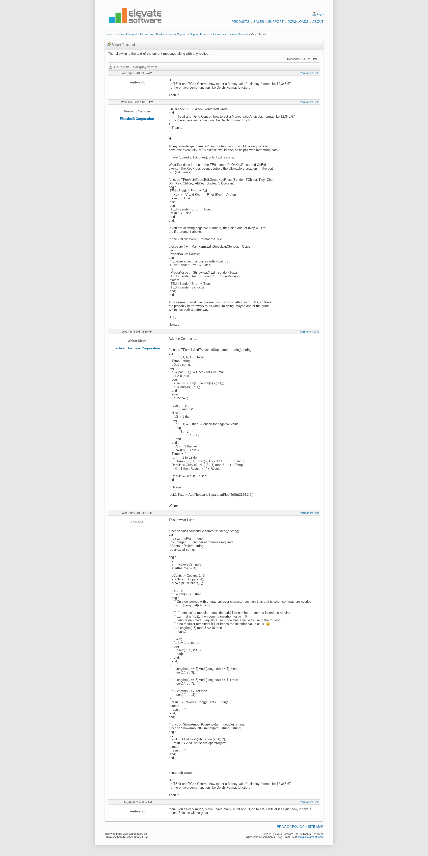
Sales (258, 22)
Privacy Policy (290, 827)
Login (320, 14)
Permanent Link (309, 73)
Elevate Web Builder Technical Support (163, 34)
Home (108, 34)
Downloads (298, 22)
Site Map (315, 827)
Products (240, 22)
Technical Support (126, 34)
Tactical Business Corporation (137, 348)
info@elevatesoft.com (310, 836)
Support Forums (200, 34)
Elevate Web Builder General (230, 34)
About (317, 22)
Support (276, 22)
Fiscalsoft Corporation (137, 119)
